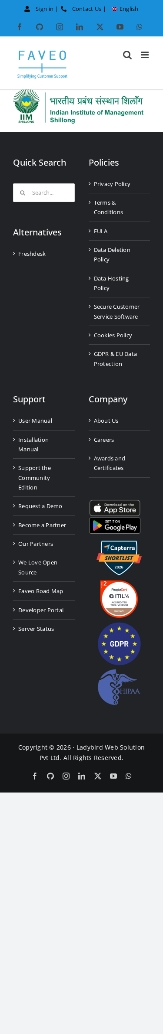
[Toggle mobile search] (127, 54)
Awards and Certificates (110, 463)
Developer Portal (40, 610)
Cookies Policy (113, 335)
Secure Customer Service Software (117, 311)
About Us (106, 420)
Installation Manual (33, 444)
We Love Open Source (37, 567)
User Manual (35, 420)
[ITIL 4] (119, 584)
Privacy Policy (112, 184)
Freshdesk (32, 254)
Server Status (36, 629)
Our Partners (35, 544)
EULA (101, 231)
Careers (104, 440)
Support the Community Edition (34, 477)
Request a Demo (40, 506)
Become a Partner (42, 525)
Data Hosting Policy (111, 283)
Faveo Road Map (40, 591)
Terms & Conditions (108, 207)
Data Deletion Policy (112, 254)
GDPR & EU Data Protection (115, 358)
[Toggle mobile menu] (145, 54)
